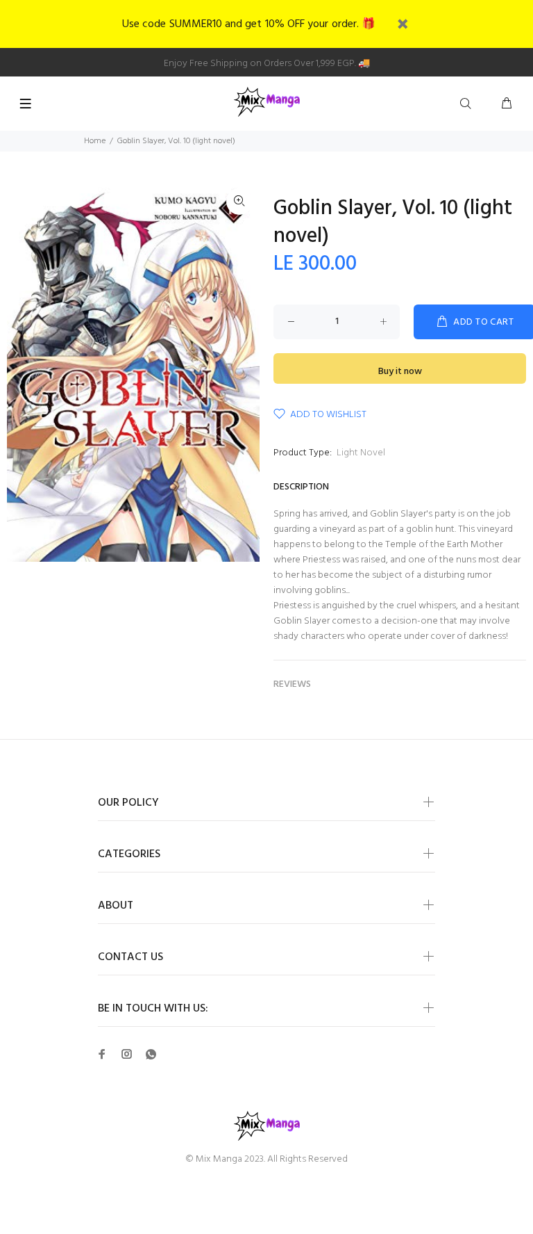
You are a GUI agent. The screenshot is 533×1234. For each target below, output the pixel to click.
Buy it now (400, 372)
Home (94, 141)
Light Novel (361, 453)
